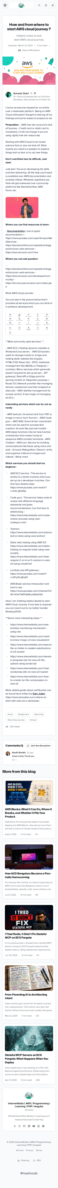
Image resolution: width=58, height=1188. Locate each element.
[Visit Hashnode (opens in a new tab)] (29, 1173)
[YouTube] (33, 1126)
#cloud (33, 720)
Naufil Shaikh (19, 752)
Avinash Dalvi (21, 93)
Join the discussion (41, 746)
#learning (38, 714)
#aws (10, 714)
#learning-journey (16, 720)
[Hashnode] (43, 1126)
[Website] (38, 1126)
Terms (39, 1150)
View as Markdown (31, 50)
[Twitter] (14, 1126)
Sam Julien (39, 694)
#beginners (23, 714)
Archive (19, 1150)
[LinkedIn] (35, 93)
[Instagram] (19, 1126)
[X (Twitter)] (31, 93)
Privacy (29, 1150)
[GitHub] (24, 1126)
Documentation (16, 231)
